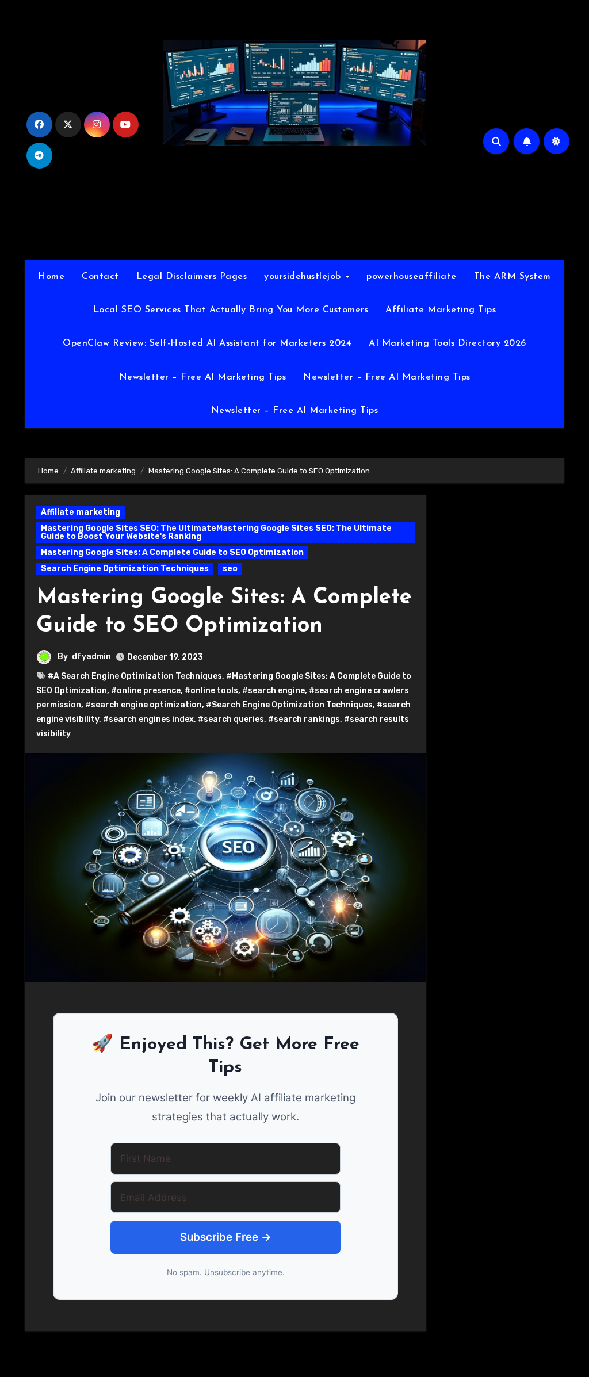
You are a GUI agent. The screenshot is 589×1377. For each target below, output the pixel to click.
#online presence (146, 690)
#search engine (273, 690)
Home (51, 276)
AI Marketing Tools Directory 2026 (447, 343)
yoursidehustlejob (304, 276)
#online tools (211, 690)
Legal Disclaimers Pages (191, 276)
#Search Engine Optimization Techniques (289, 705)
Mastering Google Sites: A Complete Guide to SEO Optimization (172, 552)
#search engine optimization (143, 705)
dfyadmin (91, 656)
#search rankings (304, 719)
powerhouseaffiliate (411, 276)
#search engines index (148, 719)
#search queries (231, 719)
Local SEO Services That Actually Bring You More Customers (231, 310)
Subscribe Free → (225, 1237)
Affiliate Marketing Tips (440, 310)
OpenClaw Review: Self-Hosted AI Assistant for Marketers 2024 (207, 343)
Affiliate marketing (80, 512)
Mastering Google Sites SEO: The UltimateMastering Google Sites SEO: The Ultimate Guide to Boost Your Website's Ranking (216, 532)
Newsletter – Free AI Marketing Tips (202, 377)
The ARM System (512, 276)
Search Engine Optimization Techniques (125, 568)
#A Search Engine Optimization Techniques (135, 676)
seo (230, 568)
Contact (100, 276)
